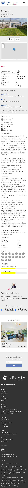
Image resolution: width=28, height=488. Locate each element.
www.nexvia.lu (4, 475)
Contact (3, 460)
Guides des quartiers (7, 439)
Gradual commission (7, 413)
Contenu (3, 438)
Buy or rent (4, 393)
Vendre (3, 404)
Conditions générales (7, 455)
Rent (2, 421)
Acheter (3, 389)
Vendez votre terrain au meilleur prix (11, 411)
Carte (17, 39)
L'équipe (3, 449)
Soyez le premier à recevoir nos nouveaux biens (14, 358)
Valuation (3, 395)
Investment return (6, 423)
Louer (3, 430)
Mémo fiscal (4, 441)
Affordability (4, 391)
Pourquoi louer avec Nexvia (9, 434)
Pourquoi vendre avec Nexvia (9, 410)
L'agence (4, 445)
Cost (2, 397)
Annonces (4, 400)
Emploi (3, 451)
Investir (3, 417)
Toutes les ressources (8, 384)
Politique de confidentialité (9, 456)
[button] (14, 49)
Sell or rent (4, 398)
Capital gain (4, 408)
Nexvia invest (5, 419)
